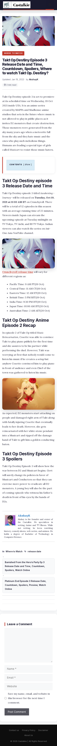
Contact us (14, 730)
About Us (28, 735)
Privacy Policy (28, 730)
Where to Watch (14, 551)
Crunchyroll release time (17, 271)
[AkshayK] (10, 525)
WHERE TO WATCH (13, 53)
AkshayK (24, 515)
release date (34, 551)
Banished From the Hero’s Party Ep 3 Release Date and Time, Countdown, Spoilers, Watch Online (25, 566)
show (27, 164)
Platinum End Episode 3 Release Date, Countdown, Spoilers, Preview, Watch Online (25, 585)
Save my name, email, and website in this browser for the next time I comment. (29, 698)
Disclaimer (43, 730)
